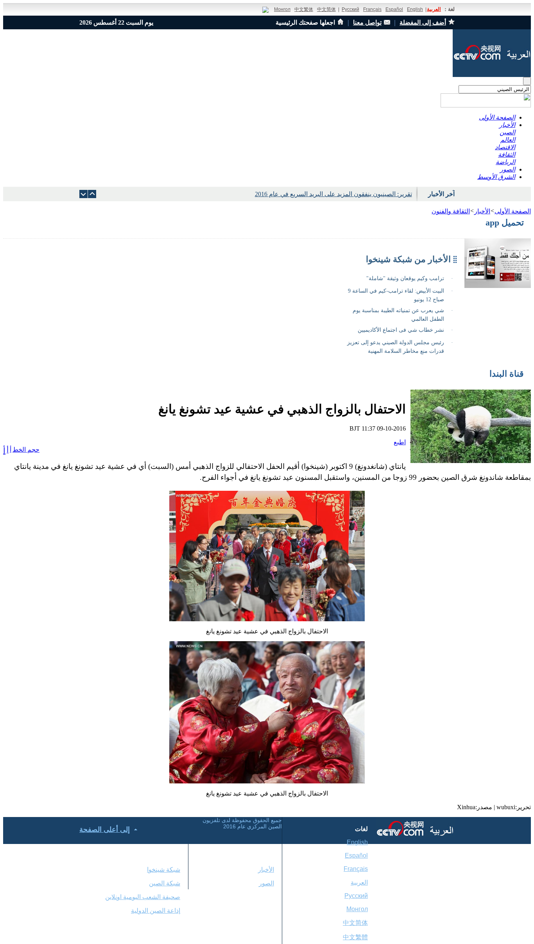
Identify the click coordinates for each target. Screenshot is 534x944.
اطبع (400, 442)
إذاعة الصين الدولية (155, 910)
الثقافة (506, 154)
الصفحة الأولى (497, 117)
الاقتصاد (505, 147)
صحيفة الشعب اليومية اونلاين (142, 897)
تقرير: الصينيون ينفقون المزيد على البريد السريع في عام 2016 (333, 194)
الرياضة (505, 162)
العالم (507, 139)
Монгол (282, 9)
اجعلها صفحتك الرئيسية (305, 22)
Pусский (356, 895)
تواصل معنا (367, 22)
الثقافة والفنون (451, 211)
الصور (507, 169)
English (415, 9)
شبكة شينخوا (163, 869)
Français (372, 9)
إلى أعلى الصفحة (104, 829)
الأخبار (507, 125)
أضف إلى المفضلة (423, 22)
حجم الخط (26, 449)
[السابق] (83, 194)
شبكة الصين (164, 883)
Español (394, 9)
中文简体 (326, 9)
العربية (434, 9)
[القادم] (92, 194)
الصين (507, 132)
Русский (350, 9)
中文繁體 (355, 937)
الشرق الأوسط (496, 176)
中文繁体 (303, 9)
